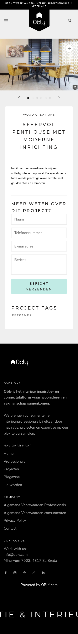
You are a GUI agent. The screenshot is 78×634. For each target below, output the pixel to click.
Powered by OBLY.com (39, 584)
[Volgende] (59, 98)
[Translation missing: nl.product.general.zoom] (69, 48)
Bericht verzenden (39, 286)
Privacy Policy (15, 520)
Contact (10, 528)
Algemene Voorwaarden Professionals (35, 504)
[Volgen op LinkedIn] (43, 573)
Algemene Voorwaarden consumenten (35, 512)
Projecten (11, 469)
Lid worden (13, 484)
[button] (39, 64)
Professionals (14, 461)
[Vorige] (19, 98)
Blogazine (12, 476)
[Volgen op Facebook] (5, 573)
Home (9, 453)
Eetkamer (22, 315)
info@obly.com (16, 554)
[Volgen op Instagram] (15, 573)
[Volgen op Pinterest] (24, 573)
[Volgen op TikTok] (34, 573)
